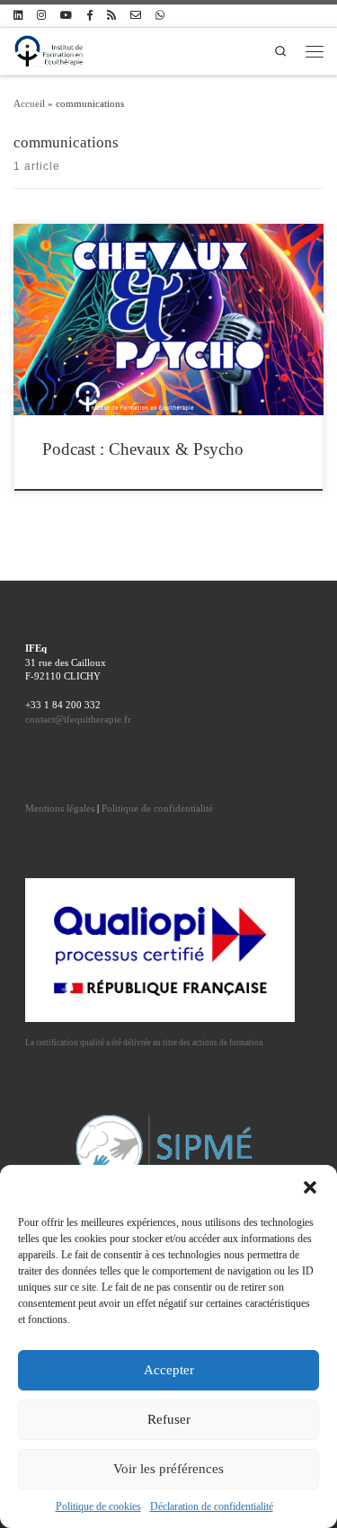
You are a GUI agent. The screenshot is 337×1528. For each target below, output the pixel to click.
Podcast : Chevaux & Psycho (143, 449)
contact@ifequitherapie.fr (78, 719)
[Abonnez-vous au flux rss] (111, 15)
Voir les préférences (168, 1468)
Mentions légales (59, 808)
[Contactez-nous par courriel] (135, 15)
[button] (310, 1187)
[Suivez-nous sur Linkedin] (17, 15)
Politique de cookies (98, 1506)
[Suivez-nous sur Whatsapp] (159, 15)
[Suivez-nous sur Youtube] (66, 15)
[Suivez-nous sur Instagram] (41, 15)
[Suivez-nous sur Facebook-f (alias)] (89, 15)
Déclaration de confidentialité (211, 1506)
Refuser (169, 1419)
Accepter (169, 1370)
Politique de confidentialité (157, 808)
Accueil (29, 103)
